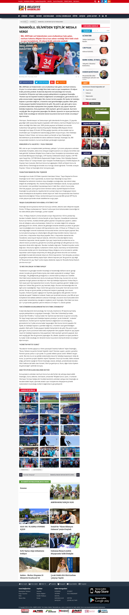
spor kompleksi (37, 469)
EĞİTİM (75, 16)
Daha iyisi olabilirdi (91, 99)
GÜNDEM (24, 16)
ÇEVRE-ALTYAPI (92, 16)
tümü (108, 30)
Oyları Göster (94, 103)
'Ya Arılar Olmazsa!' (28, 475)
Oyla (85, 103)
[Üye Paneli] (99, 1)
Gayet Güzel (89, 90)
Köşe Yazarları (23, 593)
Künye (38, 598)
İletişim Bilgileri (41, 593)
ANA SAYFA (23, 22)
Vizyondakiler (73, 584)
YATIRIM (39, 16)
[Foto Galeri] (103, 16)
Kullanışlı (88, 93)
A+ (76, 77)
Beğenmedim (89, 96)
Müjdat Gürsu (24, 469)
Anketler (49, 1)
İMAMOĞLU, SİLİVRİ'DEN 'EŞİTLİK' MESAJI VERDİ (50, 22)
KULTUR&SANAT (48, 16)
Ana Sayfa (23, 584)
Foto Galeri (34, 584)
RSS (20, 596)
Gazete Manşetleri (58, 1)
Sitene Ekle (22, 598)
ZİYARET (31, 16)
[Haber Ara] (95, 1)
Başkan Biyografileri (40, 1)
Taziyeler (83, 584)
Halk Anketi (76, 1)
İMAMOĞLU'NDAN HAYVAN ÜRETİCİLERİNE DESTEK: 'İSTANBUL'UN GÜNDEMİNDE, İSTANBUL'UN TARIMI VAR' (65, 475)
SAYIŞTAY (82, 16)
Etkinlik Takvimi (68, 1)
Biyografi (62, 584)
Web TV (43, 584)
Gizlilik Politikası (41, 596)
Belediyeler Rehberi (29, 1)
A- (78, 77)
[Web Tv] (106, 16)
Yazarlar (20, 1)
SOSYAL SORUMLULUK (63, 16)
